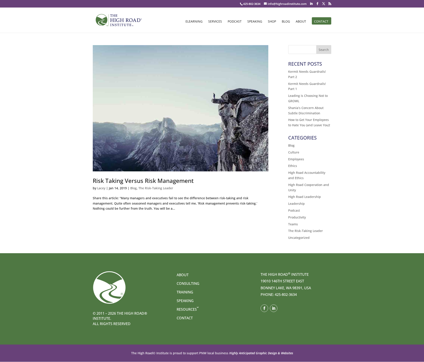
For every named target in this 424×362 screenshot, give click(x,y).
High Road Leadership (304, 197)
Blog (286, 21)
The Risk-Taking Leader (155, 188)
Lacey (101, 188)
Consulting (188, 283)
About (301, 21)
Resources (187, 309)
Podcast (235, 21)
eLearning (194, 21)
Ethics (292, 166)
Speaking (254, 21)
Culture (293, 152)
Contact (321, 21)
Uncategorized (299, 238)
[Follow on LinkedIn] (273, 308)
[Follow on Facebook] (264, 308)
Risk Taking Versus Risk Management (143, 181)
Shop (272, 21)
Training (185, 292)
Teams (293, 224)
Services (215, 21)
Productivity (297, 217)
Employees (296, 159)
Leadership (296, 203)
